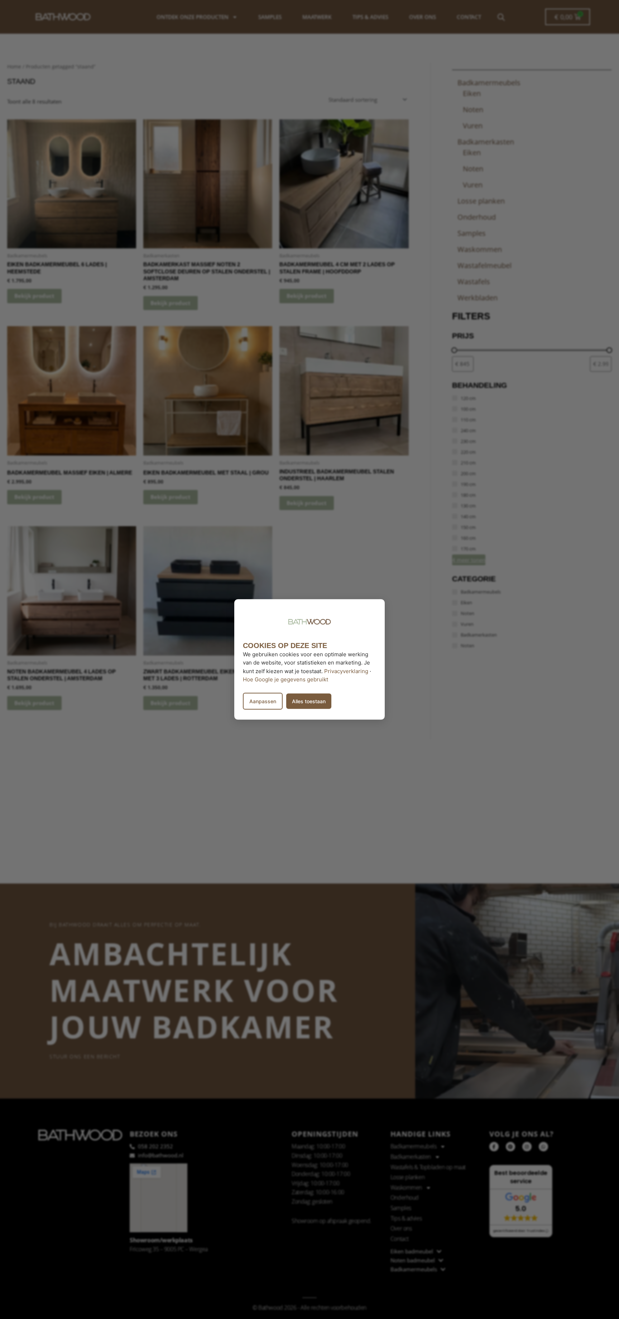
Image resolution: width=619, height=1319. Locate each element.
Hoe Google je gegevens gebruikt (285, 679)
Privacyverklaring (346, 670)
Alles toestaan (309, 701)
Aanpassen (262, 701)
